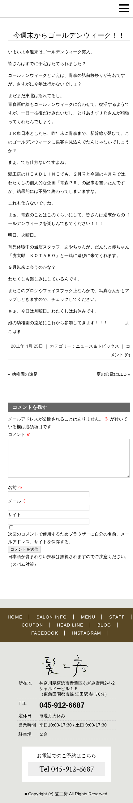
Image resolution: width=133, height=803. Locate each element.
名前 (15, 487)
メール (17, 501)
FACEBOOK (44, 633)
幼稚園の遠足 (25, 374)
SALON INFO (51, 617)
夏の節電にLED (112, 374)
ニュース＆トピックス (97, 346)
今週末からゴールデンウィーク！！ (69, 35)
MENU (88, 617)
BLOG (104, 625)
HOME (15, 617)
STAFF (117, 617)
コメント (19, 434)
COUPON (32, 625)
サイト (14, 514)
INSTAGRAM (86, 633)
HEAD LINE (70, 625)
